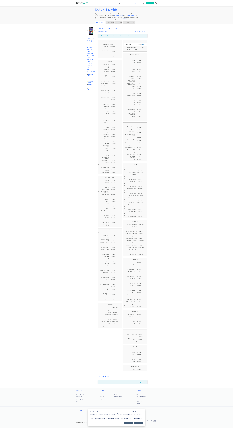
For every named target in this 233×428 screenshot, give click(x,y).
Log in (101, 35)
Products (104, 3)
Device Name (90, 38)
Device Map (79, 398)
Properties (119, 22)
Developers (124, 3)
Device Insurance (118, 398)
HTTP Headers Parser (128, 19)
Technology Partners (141, 396)
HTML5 (88, 57)
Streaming (90, 61)
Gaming (116, 394)
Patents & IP (139, 398)
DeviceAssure (79, 396)
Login (143, 3)
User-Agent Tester (129, 22)
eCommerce (117, 393)
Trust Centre (139, 401)
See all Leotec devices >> (141, 31)
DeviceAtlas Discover (81, 399)
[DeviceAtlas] (82, 3)
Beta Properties (91, 71)
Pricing (118, 3)
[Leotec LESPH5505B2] (94, 30)
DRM (88, 67)
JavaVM (89, 69)
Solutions (111, 3)
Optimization (102, 394)
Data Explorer (131, 15)
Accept (128, 422)
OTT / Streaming (103, 399)
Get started (150, 3)
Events (138, 399)
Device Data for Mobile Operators (132, 382)
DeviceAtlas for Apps (80, 394)
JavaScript (90, 59)
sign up (105, 35)
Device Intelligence (80, 413)
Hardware (89, 44)
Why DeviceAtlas (140, 394)
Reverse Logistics (118, 396)
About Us (138, 393)
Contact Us (139, 403)
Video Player (90, 63)
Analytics (102, 396)
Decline (138, 422)
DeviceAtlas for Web (80, 393)
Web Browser (90, 55)
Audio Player (90, 65)
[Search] (156, 3)
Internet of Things (104, 398)
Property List (103, 19)
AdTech (101, 393)
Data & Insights (133, 3)
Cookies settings (119, 422)
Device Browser (118, 15)
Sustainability (90, 53)
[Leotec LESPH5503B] (87, 30)
